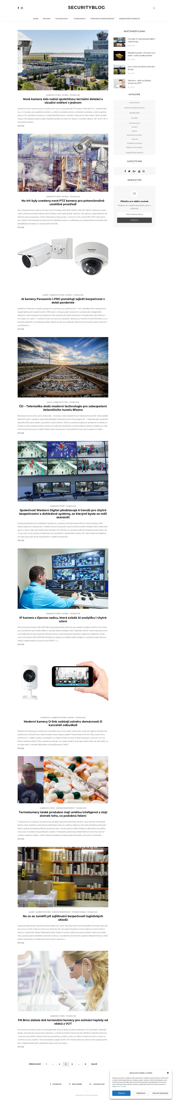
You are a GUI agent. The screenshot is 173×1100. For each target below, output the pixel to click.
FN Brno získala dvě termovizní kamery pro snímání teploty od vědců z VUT (63, 1021)
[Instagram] (144, 171)
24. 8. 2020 (101, 499)
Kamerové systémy (53, 95)
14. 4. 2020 (101, 1008)
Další (94, 1064)
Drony (49, 402)
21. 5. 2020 (102, 801)
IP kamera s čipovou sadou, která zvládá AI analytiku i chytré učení (63, 619)
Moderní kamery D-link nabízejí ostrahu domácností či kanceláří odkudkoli (63, 723)
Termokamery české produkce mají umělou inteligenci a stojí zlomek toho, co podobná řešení (63, 813)
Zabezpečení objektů (129, 19)
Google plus (99, 1084)
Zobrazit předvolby (160, 1093)
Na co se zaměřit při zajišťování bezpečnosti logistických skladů (63, 917)
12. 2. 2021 (102, 88)
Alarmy (46, 295)
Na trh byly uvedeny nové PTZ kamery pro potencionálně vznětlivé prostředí (63, 202)
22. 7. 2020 (101, 606)
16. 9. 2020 (101, 395)
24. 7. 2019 (131, 59)
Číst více (21, 126)
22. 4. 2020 (101, 904)
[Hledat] (154, 8)
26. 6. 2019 (131, 46)
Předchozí (35, 1064)
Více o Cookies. (121, 1086)
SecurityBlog (86, 7)
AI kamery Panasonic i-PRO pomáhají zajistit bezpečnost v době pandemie (63, 300)
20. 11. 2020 (101, 189)
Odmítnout (140, 1093)
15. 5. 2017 (131, 73)
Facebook (56, 1084)
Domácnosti (80, 19)
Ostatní (134, 139)
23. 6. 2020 (101, 710)
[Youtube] (139, 171)
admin (25, 88)
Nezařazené (134, 113)
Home (35, 19)
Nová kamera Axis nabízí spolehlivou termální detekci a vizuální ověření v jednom (63, 100)
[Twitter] (129, 171)
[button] (168, 1073)
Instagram (77, 1084)
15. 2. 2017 (131, 87)
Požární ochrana (79, 912)
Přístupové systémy (134, 147)
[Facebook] (125, 171)
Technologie (61, 19)
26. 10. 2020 (101, 287)
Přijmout (121, 1093)
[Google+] (134, 171)
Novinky (47, 19)
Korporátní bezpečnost (102, 19)
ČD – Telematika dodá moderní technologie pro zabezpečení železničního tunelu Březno (63, 408)
